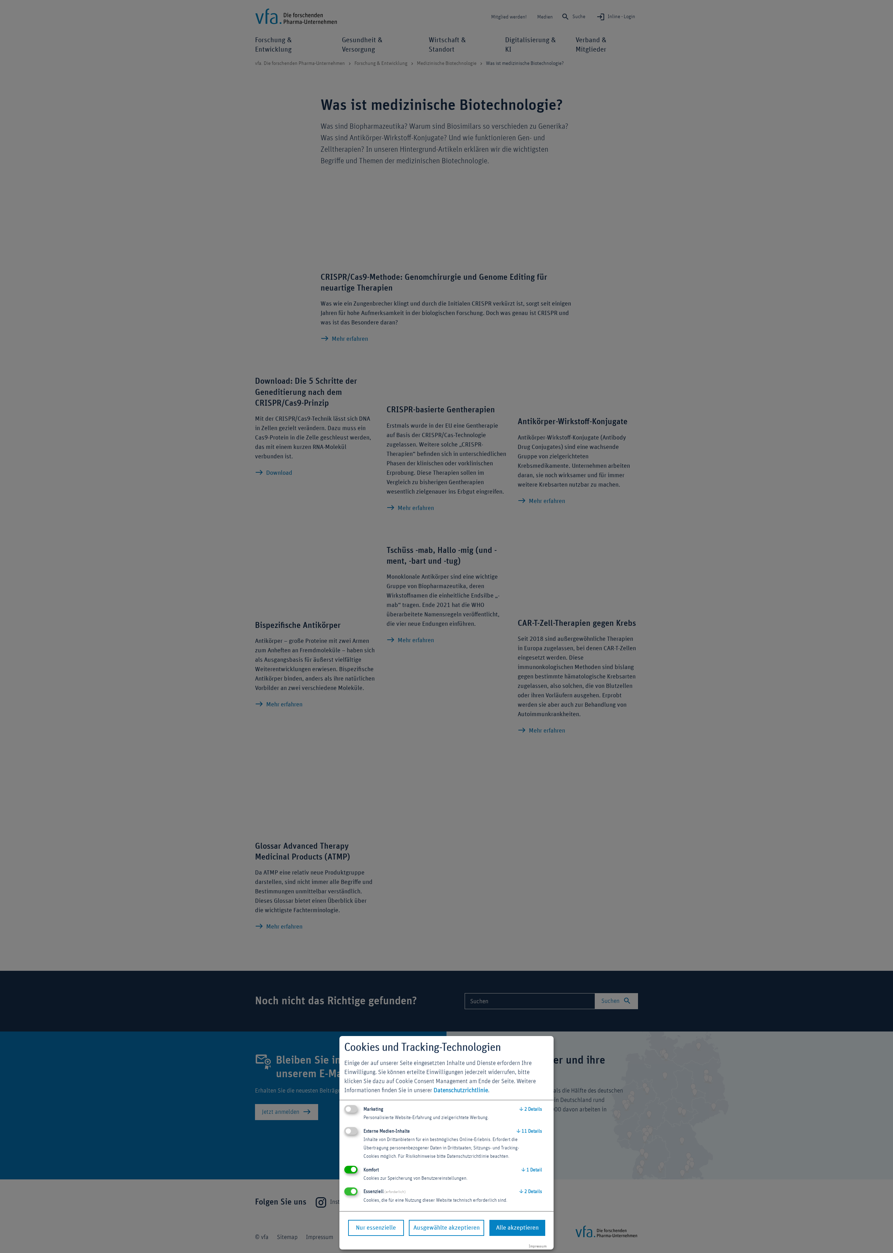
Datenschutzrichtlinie (461, 1090)
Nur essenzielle (376, 1228)
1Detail (531, 1170)
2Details (530, 1109)
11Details (529, 1131)
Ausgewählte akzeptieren (446, 1228)
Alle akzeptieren (517, 1228)
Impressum (538, 1246)
